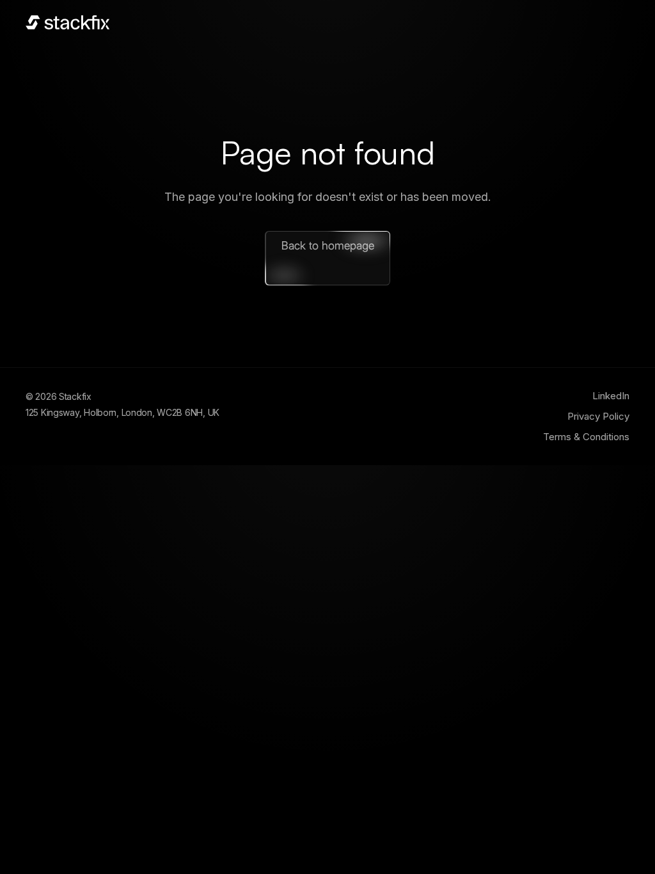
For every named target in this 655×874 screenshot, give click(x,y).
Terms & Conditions (586, 437)
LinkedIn (610, 396)
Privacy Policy (598, 416)
